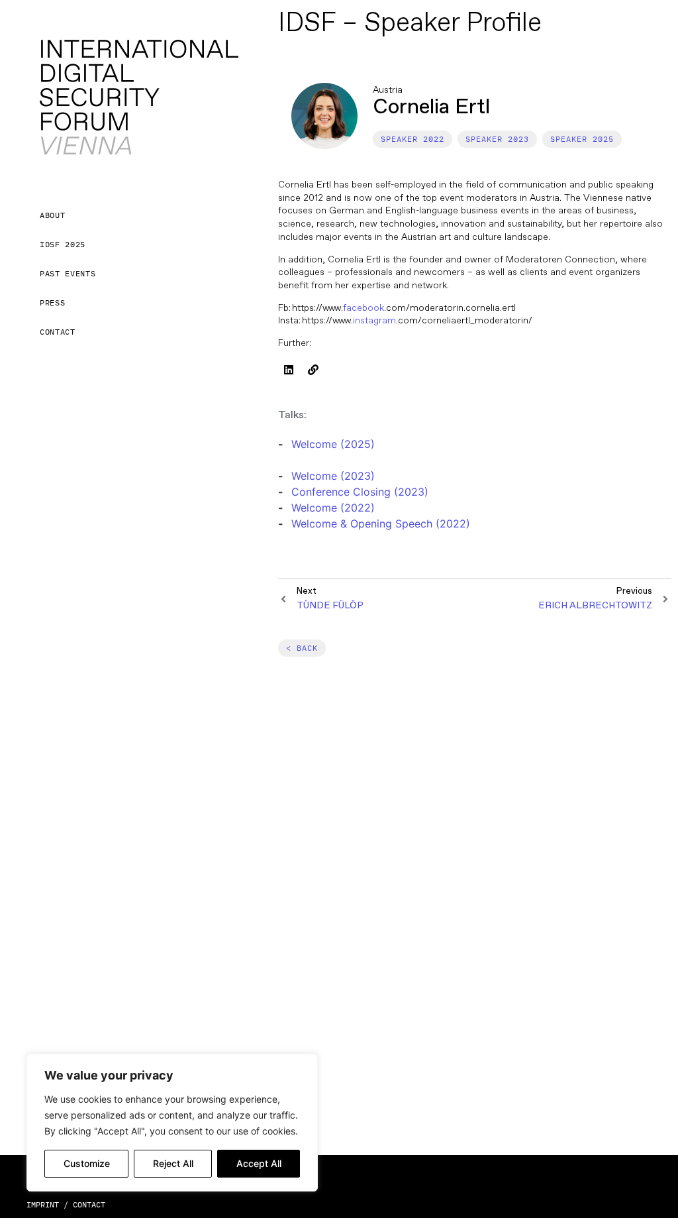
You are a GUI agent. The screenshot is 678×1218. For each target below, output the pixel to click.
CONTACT (89, 1204)
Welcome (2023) (333, 475)
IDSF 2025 (62, 244)
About (52, 215)
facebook (363, 307)
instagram (374, 320)
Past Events (67, 273)
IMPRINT (42, 1204)
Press (52, 302)
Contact (57, 332)
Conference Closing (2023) (359, 491)
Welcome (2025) (333, 444)
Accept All (258, 1163)
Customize (87, 1163)
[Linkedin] (288, 369)
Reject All (173, 1163)
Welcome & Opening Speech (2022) (380, 523)
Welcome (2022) (333, 507)
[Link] (313, 369)
